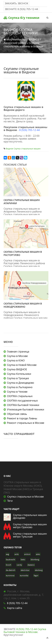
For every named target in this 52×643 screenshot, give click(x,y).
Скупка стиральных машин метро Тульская (30, 535)
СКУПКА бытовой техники (23, 405)
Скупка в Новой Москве (22, 365)
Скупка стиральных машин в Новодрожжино (23, 305)
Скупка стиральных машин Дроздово (30, 516)
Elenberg (38, 570)
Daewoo (31, 565)
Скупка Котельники (19, 373)
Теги (10, 500)
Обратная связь (17, 414)
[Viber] (21, 157)
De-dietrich (10, 570)
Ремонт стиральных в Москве (25, 422)
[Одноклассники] (9, 157)
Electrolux (25, 570)
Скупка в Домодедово (20, 382)
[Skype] (25, 157)
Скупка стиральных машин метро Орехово (30, 526)
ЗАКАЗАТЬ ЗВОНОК (16, 3)
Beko (23, 559)
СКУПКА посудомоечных (22, 400)
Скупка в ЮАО (16, 360)
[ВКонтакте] (5, 157)
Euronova (10, 575)
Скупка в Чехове (17, 391)
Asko (38, 554)
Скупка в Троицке (18, 378)
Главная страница (18, 351)
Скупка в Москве (17, 356)
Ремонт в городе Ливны (22, 418)
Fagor (36, 575)
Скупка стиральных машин (27, 148)
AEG (7, 554)
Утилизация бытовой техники (25, 409)
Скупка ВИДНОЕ (17, 369)
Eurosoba (24, 575)
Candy (19, 565)
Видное (9, 148)
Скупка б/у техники (23, 18)
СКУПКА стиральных (19, 396)
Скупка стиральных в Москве (25, 496)
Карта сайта (14, 608)
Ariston (27, 554)
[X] (17, 157)
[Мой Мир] (13, 157)
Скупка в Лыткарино (19, 387)
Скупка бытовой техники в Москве (25, 630)
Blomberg (35, 559)
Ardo (17, 554)
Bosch (8, 565)
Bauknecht (10, 559)
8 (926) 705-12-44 (27, 9)
